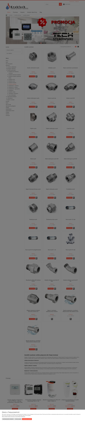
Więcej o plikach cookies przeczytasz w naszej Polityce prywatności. (13, 416)
